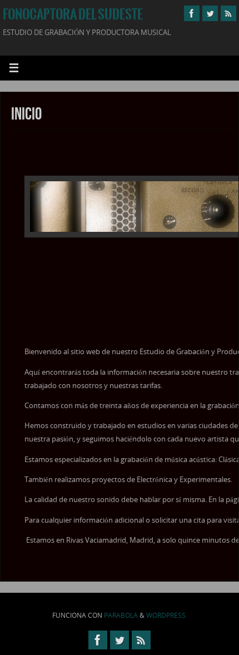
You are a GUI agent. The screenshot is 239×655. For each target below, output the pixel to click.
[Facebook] (192, 13)
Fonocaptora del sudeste (73, 14)
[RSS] (228, 13)
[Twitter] (210, 13)
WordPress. (166, 615)
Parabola (121, 615)
